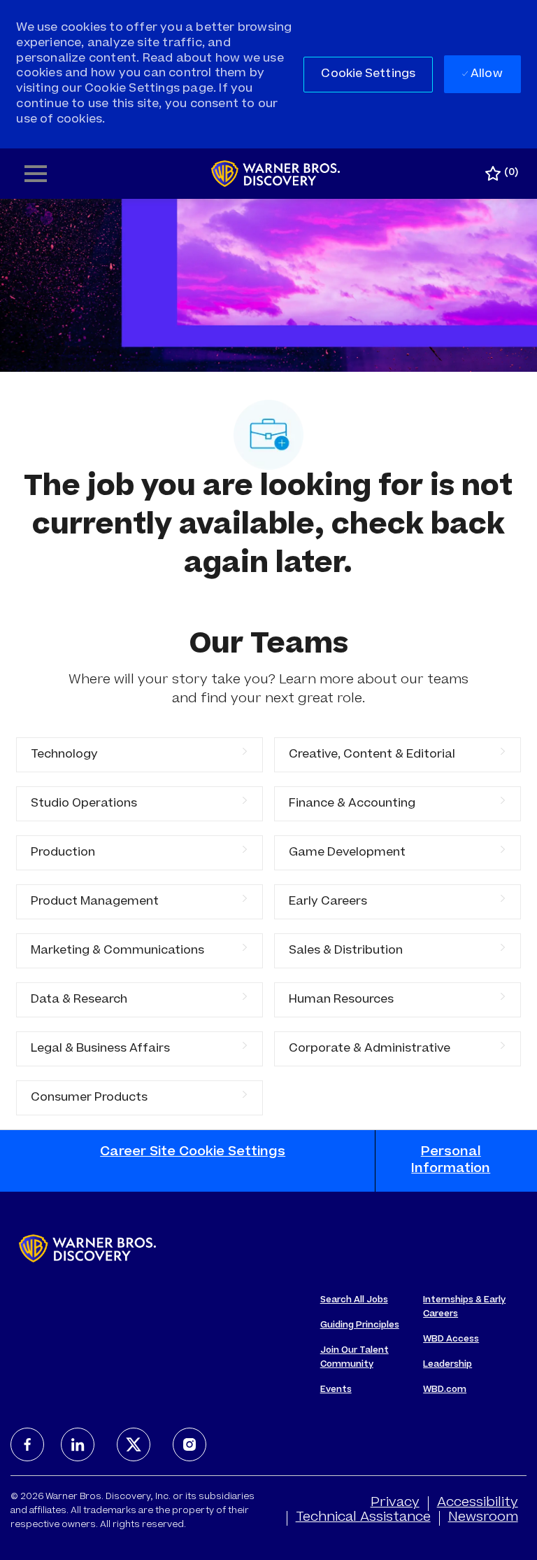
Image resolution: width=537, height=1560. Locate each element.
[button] (368, 74)
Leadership (447, 1364)
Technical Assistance (363, 1518)
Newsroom (483, 1518)
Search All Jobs (354, 1300)
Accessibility (477, 1503)
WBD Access (451, 1339)
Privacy (395, 1503)
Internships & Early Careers (464, 1307)
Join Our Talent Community (354, 1357)
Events (336, 1390)
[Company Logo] (276, 174)
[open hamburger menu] (35, 173)
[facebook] (27, 1444)
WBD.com (444, 1390)
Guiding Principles (359, 1325)
